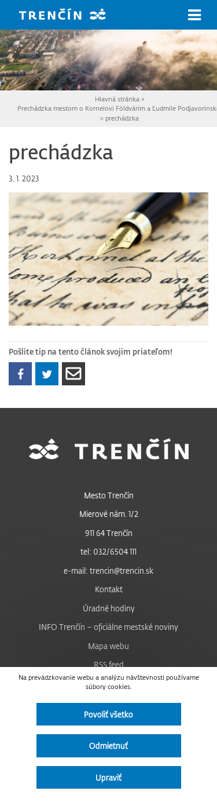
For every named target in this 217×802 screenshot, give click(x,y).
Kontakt (109, 589)
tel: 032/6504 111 (108, 551)
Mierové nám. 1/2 (108, 514)
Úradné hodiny (109, 608)
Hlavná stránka (117, 98)
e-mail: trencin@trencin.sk (108, 570)
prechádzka (122, 118)
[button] (194, 15)
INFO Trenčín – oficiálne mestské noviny (108, 627)
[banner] (71, 15)
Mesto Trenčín (109, 495)
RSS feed (109, 664)
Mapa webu (108, 646)
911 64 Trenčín (109, 533)
